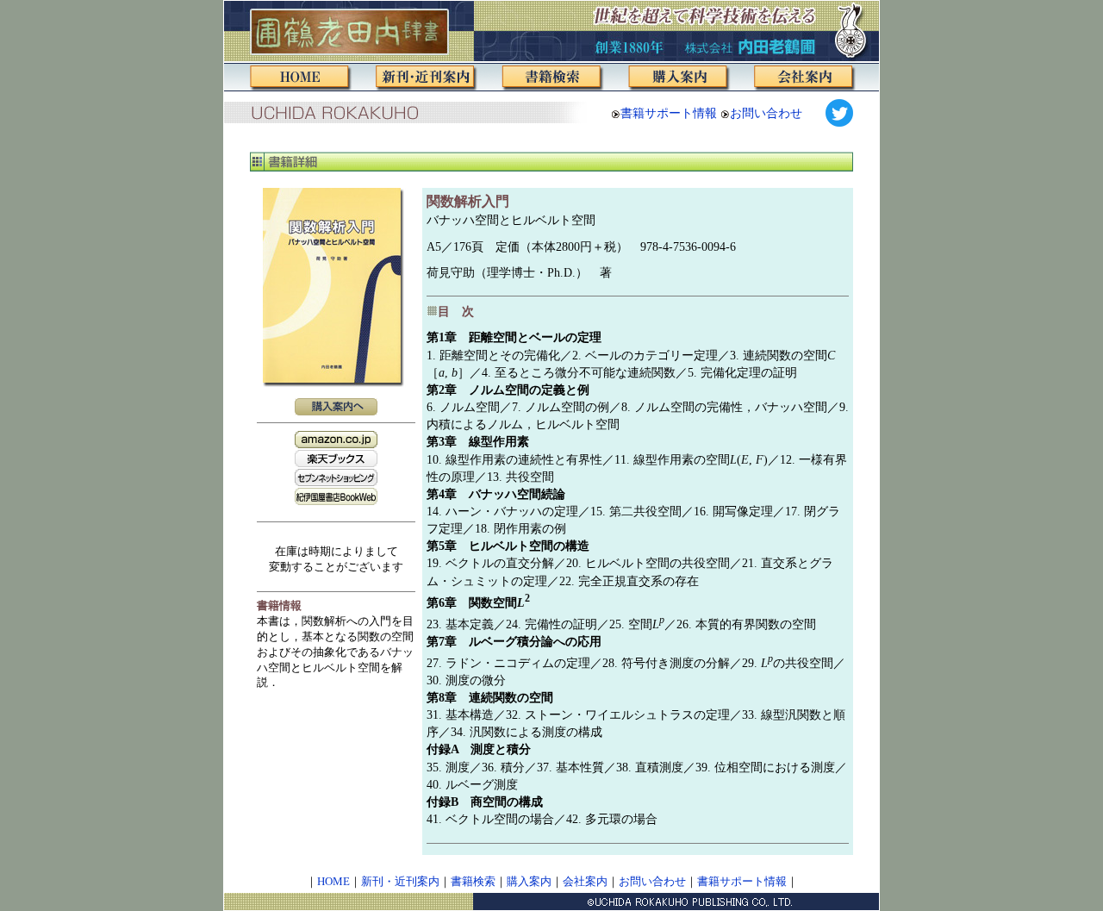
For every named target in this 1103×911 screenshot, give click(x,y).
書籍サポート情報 (668, 113)
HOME (333, 882)
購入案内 (529, 882)
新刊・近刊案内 (400, 882)
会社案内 (585, 882)
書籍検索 (473, 882)
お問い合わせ (766, 113)
